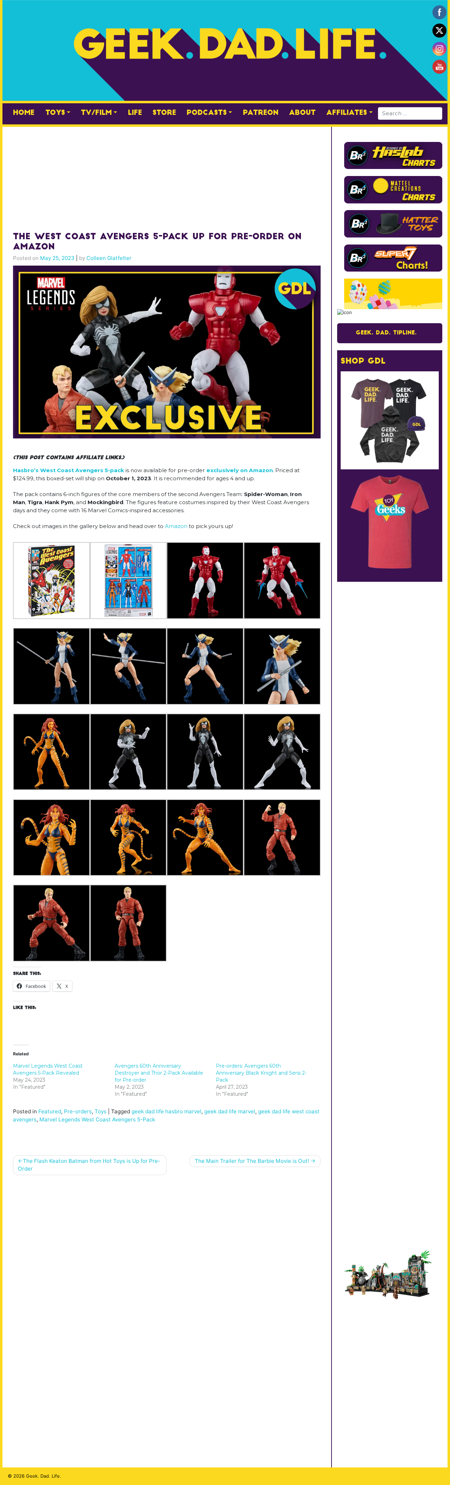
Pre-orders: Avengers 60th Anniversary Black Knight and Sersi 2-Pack (261, 1073)
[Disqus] (167, 1271)
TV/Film (96, 112)
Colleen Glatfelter (108, 258)
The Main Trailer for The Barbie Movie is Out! (252, 1161)
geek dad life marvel (229, 1111)
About (302, 112)
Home (23, 112)
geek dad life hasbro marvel (166, 1111)
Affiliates (346, 112)
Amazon (176, 526)
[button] (51, 580)
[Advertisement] (167, 176)
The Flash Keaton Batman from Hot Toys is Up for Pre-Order (89, 1165)
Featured (49, 1111)
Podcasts (207, 112)
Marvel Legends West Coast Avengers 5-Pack (97, 1119)
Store (164, 112)
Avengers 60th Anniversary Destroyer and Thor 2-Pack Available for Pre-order (159, 1073)
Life (135, 112)
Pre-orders (78, 1111)
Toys (55, 112)
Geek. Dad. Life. (43, 1476)
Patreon (260, 112)
